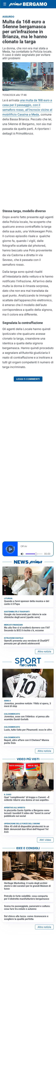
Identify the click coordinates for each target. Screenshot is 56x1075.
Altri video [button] (45, 839)
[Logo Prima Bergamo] (28, 4)
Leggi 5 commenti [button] (28, 379)
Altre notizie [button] (44, 651)
